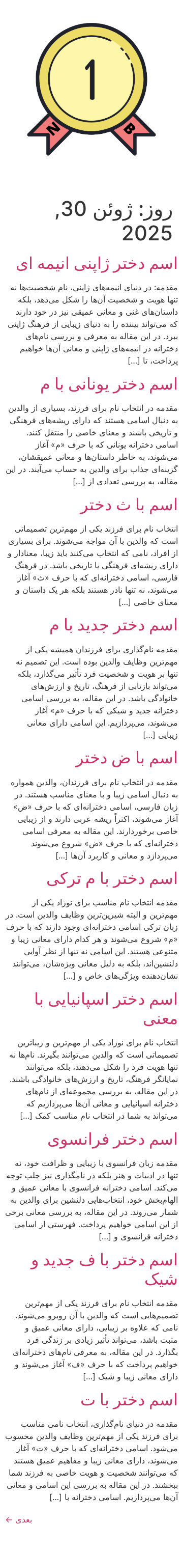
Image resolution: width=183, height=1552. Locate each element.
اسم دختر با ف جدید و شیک (104, 1269)
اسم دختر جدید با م (113, 624)
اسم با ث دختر (129, 504)
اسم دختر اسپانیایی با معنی (106, 1008)
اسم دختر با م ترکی (112, 878)
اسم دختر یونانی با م (109, 384)
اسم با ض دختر (127, 757)
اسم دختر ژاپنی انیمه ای (97, 263)
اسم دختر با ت (129, 1399)
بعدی (18, 1519)
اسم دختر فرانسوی (112, 1139)
